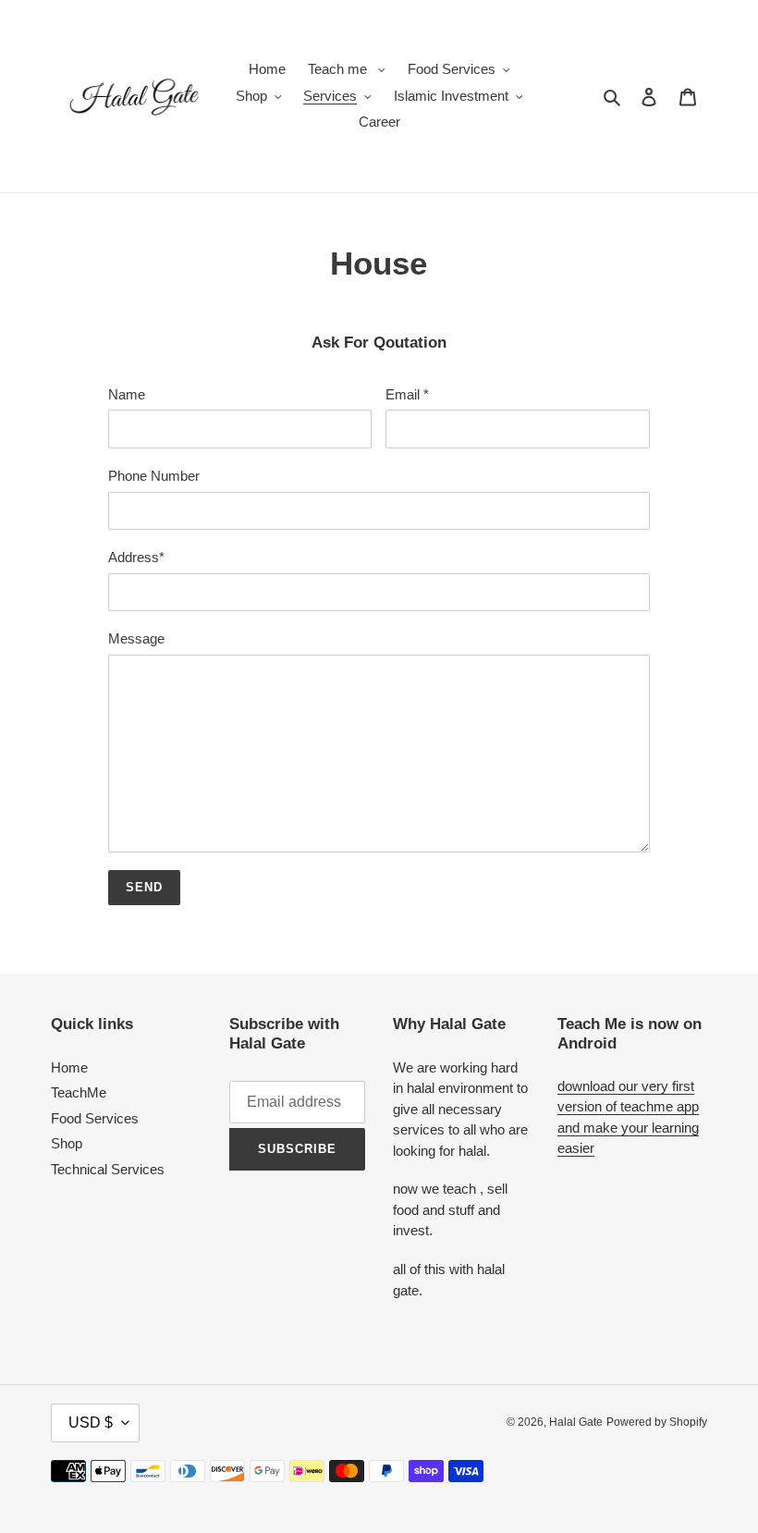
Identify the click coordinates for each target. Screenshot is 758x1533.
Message (136, 638)
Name (126, 394)
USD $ (90, 1422)
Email (407, 394)
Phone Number (154, 476)
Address (136, 557)
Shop (66, 1143)
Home (69, 1067)
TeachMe (78, 1092)
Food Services (95, 1118)
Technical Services (108, 1169)
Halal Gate (576, 1422)
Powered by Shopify (656, 1422)
